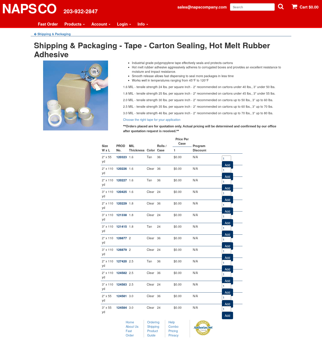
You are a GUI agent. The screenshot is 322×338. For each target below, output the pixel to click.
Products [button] (73, 24)
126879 (121, 249)
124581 (121, 296)
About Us (132, 326)
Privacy (173, 335)
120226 (121, 168)
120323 (121, 157)
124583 (121, 284)
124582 (121, 272)
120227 (121, 180)
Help (171, 322)
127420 (121, 261)
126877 (121, 238)
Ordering (153, 322)
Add (227, 165)
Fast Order (48, 24)
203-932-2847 (81, 11)
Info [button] (142, 24)
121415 (121, 226)
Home (130, 322)
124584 (121, 307)
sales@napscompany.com (202, 7)
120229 (121, 203)
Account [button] (99, 24)
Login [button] (123, 24)
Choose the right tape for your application (151, 119)
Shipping (153, 326)
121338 (121, 215)
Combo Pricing (173, 328)
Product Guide (152, 333)
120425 (121, 191)
